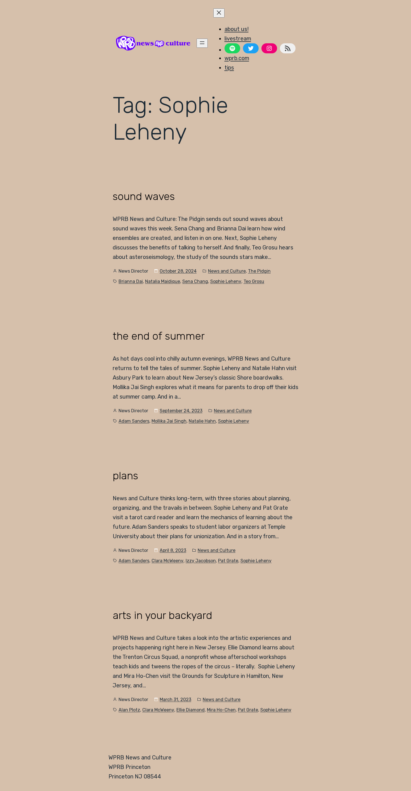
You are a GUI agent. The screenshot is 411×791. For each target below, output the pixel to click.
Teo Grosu (254, 281)
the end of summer (159, 336)
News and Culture (227, 271)
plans (125, 476)
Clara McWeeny (167, 560)
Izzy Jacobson (201, 560)
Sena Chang (195, 281)
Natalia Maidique (162, 281)
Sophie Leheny (225, 281)
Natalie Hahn (202, 421)
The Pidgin (259, 271)
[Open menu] (202, 43)
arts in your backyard (162, 615)
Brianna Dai (131, 281)
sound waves (144, 196)
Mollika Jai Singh (169, 421)
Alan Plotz (129, 710)
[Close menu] (219, 13)
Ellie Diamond (190, 710)
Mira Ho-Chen (221, 710)
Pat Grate (228, 560)
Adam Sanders (134, 421)
